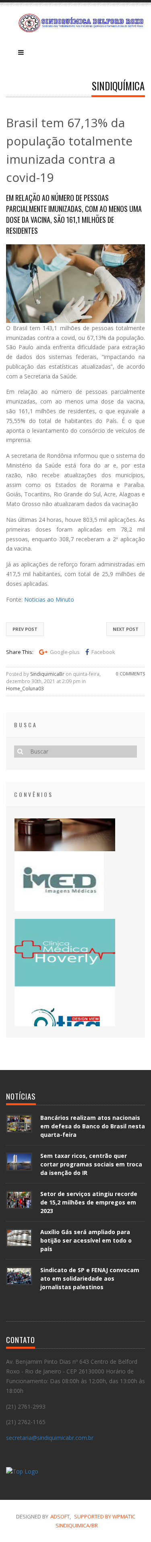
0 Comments (130, 674)
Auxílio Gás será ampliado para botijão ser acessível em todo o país (86, 1240)
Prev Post (24, 629)
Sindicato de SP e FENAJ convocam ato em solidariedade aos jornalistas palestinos (89, 1278)
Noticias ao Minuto (49, 599)
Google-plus (65, 652)
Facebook (103, 652)
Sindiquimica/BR (77, 1525)
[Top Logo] (22, 1472)
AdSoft (60, 1516)
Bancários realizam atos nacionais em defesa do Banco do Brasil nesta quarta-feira (92, 1126)
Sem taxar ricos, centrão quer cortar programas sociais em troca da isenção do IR (91, 1164)
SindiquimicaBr (47, 674)
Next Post (126, 629)
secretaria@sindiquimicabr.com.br (49, 1438)
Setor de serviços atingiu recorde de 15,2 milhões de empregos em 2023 (88, 1202)
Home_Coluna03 (25, 688)
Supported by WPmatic (104, 1516)
